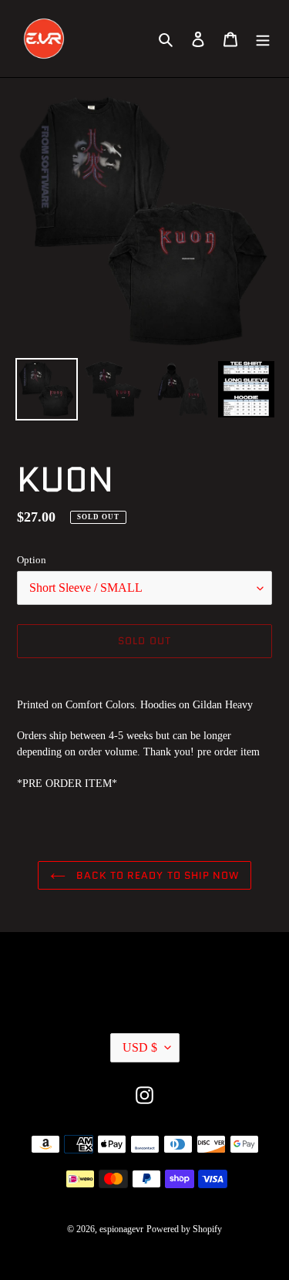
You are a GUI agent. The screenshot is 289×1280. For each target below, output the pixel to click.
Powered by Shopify (184, 1229)
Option (31, 560)
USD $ (140, 1047)
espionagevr (121, 1229)
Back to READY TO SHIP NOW (156, 875)
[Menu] (263, 39)
